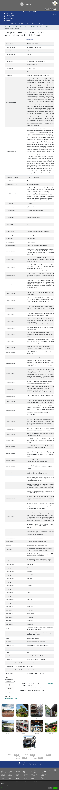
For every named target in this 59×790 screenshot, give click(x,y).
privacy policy (16, 784)
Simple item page (29, 39)
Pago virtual (3, 777)
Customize (3, 787)
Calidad (2, 778)
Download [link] (50, 683)
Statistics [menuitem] (29, 23)
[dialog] (29, 785)
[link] (11, 698)
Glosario (25, 778)
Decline (50, 787)
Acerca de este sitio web (44, 780)
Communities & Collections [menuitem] (11, 23)
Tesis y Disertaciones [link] (14, 26)
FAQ (24, 772)
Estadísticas (18, 779)
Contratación (3, 772)
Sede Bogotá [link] (23, 26)
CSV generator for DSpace (38, 23)
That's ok (55, 787)
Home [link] (6, 26)
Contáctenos (25, 777)
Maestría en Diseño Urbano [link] (43, 26)
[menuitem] (22, 23)
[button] (55, 9)
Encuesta (17, 778)
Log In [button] (55, 14)
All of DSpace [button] (21, 23)
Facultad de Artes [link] (32, 26)
